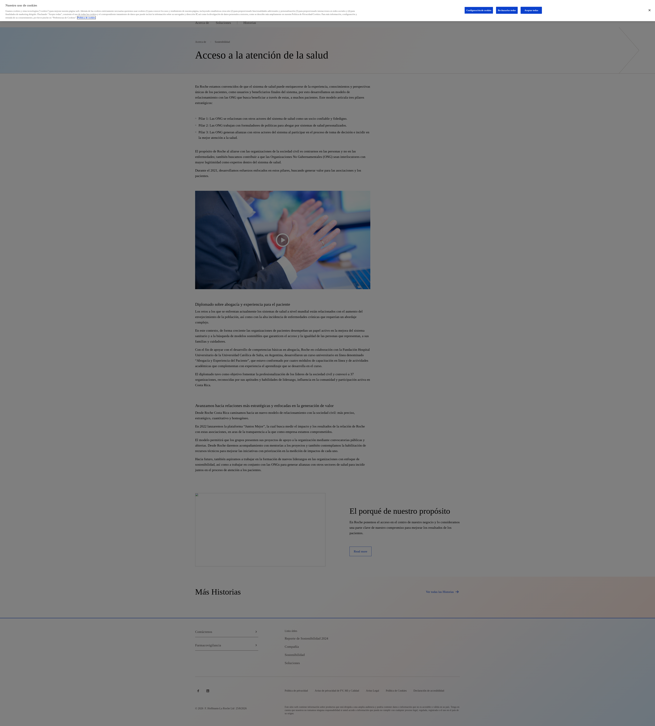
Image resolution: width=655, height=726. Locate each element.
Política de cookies (86, 17)
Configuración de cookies (478, 10)
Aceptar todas (531, 10)
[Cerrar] (649, 10)
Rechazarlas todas (507, 10)
